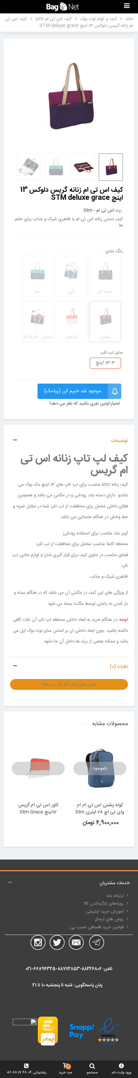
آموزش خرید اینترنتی (105, 911)
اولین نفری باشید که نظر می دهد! (80, 404)
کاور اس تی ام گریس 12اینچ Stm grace (38, 809)
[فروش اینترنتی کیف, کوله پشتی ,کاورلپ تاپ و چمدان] (63, 6)
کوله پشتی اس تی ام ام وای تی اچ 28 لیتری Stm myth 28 (99, 812)
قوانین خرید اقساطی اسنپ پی (97, 927)
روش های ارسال (109, 919)
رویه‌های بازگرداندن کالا (103, 903)
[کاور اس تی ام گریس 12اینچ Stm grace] (38, 768)
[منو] (126, 6)
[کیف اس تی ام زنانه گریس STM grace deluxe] (69, 96)
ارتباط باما (115, 896)
